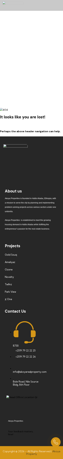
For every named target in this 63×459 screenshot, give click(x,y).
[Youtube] (40, 164)
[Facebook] (12, 164)
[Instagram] (31, 164)
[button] (57, 5)
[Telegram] (31, 173)
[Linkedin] (50, 164)
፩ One (8, 299)
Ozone (9, 269)
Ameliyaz (10, 262)
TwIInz (8, 284)
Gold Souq (11, 254)
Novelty (9, 276)
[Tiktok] (21, 164)
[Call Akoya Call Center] (56, 442)
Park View (10, 291)
